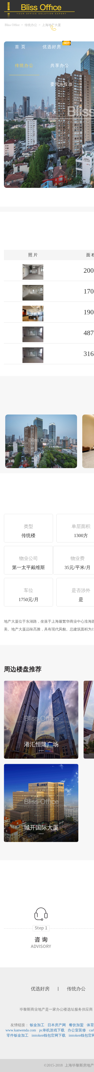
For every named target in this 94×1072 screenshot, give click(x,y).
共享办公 (59, 65)
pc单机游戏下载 (51, 1030)
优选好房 (52, 46)
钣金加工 (37, 1025)
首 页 (20, 46)
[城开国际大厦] (41, 802)
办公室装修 (77, 1030)
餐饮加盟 (76, 1025)
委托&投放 (61, 84)
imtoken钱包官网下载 (49, 1035)
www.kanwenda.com (20, 1030)
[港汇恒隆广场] (41, 719)
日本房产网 (57, 1025)
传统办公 (24, 65)
